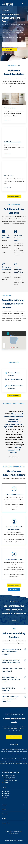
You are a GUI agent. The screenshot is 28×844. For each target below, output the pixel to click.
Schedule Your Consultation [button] (14, 737)
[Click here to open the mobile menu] (25, 3)
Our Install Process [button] (14, 589)
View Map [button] (14, 620)
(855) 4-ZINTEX (12, 780)
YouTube (6, 798)
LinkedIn (6, 795)
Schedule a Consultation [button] (14, 196)
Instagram (7, 793)
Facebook (6, 791)
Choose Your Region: (7, 41)
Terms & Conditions (18, 840)
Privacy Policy (8, 840)
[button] (22, 3)
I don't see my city (7, 54)
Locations (6, 782)
